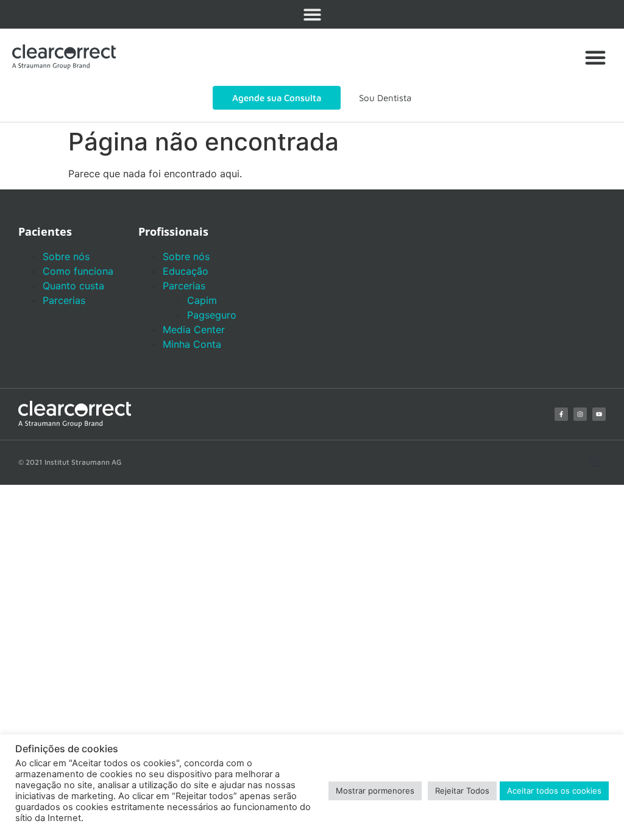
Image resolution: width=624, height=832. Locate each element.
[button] (312, 14)
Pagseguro (211, 315)
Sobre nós (66, 256)
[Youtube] (599, 414)
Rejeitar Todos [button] (462, 790)
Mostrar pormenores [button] (375, 790)
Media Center (194, 329)
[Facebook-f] (561, 414)
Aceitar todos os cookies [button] (554, 790)
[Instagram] (580, 414)
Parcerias (64, 300)
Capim (202, 300)
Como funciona (78, 271)
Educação (185, 271)
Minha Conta (192, 344)
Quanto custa (73, 286)
